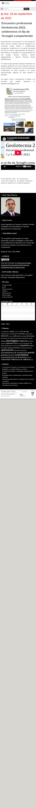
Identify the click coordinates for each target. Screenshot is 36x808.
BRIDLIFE (6, 331)
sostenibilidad (21, 355)
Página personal (7, 289)
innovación (19, 343)
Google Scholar (7, 285)
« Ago (3, 324)
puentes (4, 355)
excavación (19, 338)
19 (3, 316)
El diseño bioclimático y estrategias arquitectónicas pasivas (17, 372)
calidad (11, 331)
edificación (16, 336)
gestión (31, 338)
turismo (29, 357)
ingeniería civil (12, 183)
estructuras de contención (8, 338)
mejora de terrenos (13, 348)
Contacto (13, 391)
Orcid (3, 287)
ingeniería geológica (23, 183)
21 (12, 316)
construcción (5, 181)
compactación (13, 334)
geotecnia (13, 181)
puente (31, 352)
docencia (11, 336)
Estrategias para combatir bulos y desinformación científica (17, 376)
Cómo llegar (3, 391)
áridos (31, 359)
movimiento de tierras (26, 348)
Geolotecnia (28, 181)
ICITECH (30, 341)
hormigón (12, 340)
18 (32, 313)
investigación (26, 343)
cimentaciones (23, 179)
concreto (21, 334)
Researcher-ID (6, 293)
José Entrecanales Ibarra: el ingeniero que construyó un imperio (18, 380)
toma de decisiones (19, 357)
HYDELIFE (22, 341)
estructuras (30, 336)
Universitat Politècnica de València (15, 359)
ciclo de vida (24, 331)
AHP (2, 331)
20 (8, 316)
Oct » (8, 324)
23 (22, 316)
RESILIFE (11, 355)
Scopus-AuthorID (7, 297)
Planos (8, 391)
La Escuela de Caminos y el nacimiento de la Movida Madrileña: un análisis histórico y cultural (18, 368)
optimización (7, 350)
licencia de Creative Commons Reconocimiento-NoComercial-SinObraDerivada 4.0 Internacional (16, 265)
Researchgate (6, 295)
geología (21, 181)
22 (17, 316)
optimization (17, 350)
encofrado (23, 336)
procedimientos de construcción (14, 353)
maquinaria (24, 345)
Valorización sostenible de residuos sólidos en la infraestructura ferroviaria (16, 384)
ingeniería (3, 343)
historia (3, 341)
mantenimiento (15, 345)
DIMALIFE (4, 336)
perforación (24, 350)
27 (8, 319)
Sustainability (5, 357)
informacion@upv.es (5, 395)
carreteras (16, 331)
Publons (4, 291)
